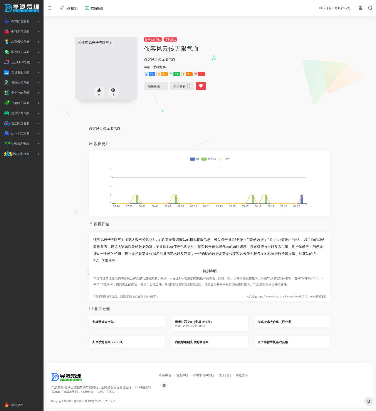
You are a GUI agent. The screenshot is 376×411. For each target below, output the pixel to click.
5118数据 (236, 239)
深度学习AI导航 (203, 375)
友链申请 (165, 375)
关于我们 (225, 375)
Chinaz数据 (279, 239)
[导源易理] (66, 378)
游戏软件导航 (153, 39)
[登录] (360, 8)
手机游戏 (170, 39)
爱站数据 (257, 239)
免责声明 (182, 375)
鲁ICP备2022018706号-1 (100, 401)
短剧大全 (242, 375)
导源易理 (79, 401)
